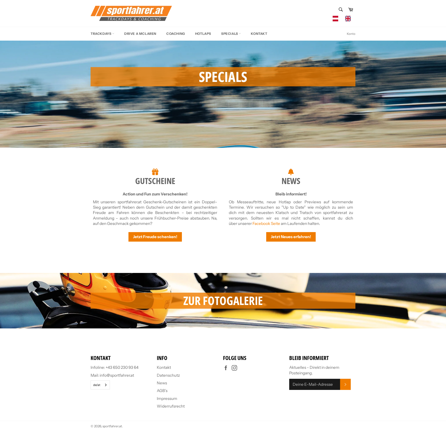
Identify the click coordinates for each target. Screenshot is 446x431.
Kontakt (259, 34)
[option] (349, 18)
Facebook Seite (266, 223)
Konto (351, 34)
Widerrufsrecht (171, 406)
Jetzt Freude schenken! (155, 236)
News (162, 383)
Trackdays (101, 34)
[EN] (349, 18)
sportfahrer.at (112, 426)
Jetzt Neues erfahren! (291, 236)
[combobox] (336, 18)
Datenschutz (168, 375)
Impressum (167, 398)
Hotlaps (203, 34)
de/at (96, 385)
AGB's (162, 390)
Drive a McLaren (140, 34)
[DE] (336, 18)
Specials (230, 34)
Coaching (175, 34)
